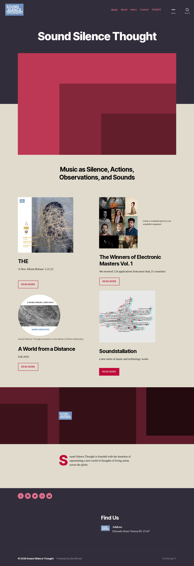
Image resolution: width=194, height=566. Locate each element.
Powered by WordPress (69, 558)
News (134, 9)
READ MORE (28, 284)
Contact (144, 9)
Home (114, 9)
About (124, 9)
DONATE (156, 9)
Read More (28, 366)
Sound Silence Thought (40, 558)
